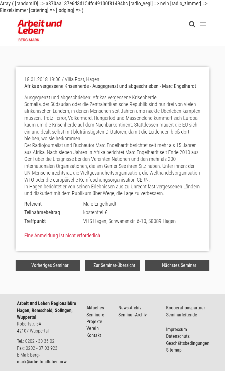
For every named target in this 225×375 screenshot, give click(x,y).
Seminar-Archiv (132, 315)
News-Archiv (130, 308)
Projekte (94, 321)
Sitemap (174, 350)
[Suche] (193, 20)
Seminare (95, 315)
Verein (92, 328)
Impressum (176, 329)
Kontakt (93, 335)
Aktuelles (95, 308)
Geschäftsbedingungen (187, 343)
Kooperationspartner (185, 308)
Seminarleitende (181, 315)
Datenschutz (178, 336)
